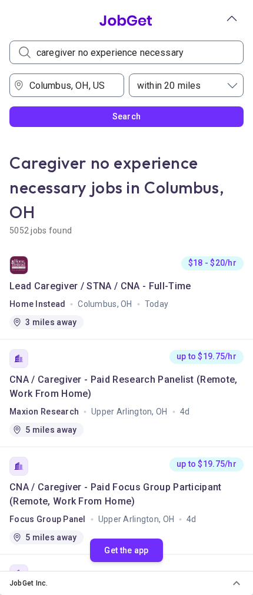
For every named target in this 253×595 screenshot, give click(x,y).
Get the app (126, 550)
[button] (126, 583)
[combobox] (71, 85)
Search (126, 116)
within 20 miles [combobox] (169, 85)
